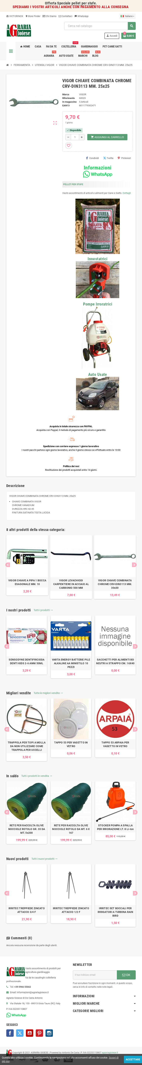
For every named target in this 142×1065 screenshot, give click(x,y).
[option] (27, 565)
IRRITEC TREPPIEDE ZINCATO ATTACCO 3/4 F (27, 910)
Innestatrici (97, 259)
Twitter (19, 1033)
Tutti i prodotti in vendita (36, 775)
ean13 (66, 105)
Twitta (110, 158)
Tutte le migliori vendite (48, 693)
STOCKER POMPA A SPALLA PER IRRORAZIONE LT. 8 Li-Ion (115, 827)
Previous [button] (7, 564)
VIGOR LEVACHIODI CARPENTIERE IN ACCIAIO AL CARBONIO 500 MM (71, 584)
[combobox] (100, 26)
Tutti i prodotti (43, 610)
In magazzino (69, 101)
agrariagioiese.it (110, 1052)
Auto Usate (97, 374)
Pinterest (126, 158)
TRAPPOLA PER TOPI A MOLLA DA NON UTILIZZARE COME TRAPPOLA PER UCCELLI (27, 746)
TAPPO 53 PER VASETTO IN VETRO (71, 744)
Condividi (94, 158)
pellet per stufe (84, 3)
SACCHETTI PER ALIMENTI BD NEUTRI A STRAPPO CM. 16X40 (115, 661)
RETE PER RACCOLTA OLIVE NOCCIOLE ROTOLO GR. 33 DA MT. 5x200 (26, 829)
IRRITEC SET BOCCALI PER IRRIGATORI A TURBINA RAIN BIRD (115, 912)
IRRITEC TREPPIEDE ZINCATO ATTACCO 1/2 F (71, 910)
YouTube (29, 1033)
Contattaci (66, 16)
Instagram (49, 1033)
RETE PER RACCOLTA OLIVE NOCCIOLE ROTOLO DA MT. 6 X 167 (71, 829)
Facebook (10, 1033)
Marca (65, 94)
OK (127, 975)
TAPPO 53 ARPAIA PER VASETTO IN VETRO (115, 744)
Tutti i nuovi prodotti (44, 858)
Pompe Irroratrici (97, 304)
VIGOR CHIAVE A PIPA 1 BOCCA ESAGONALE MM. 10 (27, 582)
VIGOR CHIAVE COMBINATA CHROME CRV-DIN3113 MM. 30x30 (115, 584)
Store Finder (32, 16)
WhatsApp (81, 16)
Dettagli (127, 193)
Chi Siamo (50, 16)
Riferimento (68, 98)
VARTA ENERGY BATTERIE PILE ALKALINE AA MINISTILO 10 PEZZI (71, 663)
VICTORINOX (14, 16)
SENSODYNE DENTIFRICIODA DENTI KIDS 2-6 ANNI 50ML (26, 661)
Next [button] (134, 564)
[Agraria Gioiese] (19, 30)
